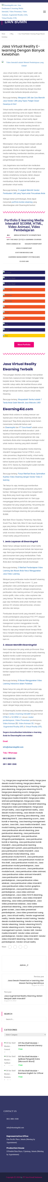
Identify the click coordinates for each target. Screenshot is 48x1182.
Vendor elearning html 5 (30, 924)
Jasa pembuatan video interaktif (25, 883)
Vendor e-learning (33, 921)
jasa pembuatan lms (33, 848)
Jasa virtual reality (16, 915)
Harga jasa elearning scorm (15, 792)
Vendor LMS (28, 930)
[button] (24, 344)
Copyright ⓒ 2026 (13, 1177)
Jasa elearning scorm (28, 818)
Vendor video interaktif (27, 936)
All (8, 235)
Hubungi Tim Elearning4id (23, 9)
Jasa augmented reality (26, 809)
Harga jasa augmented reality (20, 780)
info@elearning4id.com (15, 1128)
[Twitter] (20, 947)
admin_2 (24, 965)
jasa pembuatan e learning (29, 827)
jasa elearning (32, 815)
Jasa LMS (14, 824)
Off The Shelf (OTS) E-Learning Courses (24, 239)
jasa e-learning (17, 815)
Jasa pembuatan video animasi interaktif (21, 874)
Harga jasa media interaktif (15, 798)
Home (3, 34)
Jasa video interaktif (11, 898)
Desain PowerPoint (33, 244)
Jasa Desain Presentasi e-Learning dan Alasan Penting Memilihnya (26, 981)
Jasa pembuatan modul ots (24, 862)
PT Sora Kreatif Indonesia (32, 1177)
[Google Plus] (15, 947)
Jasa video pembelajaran (24, 900)
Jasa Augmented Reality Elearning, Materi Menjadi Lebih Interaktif (23, 997)
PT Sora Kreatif (25, 427)
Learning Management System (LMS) (24, 257)
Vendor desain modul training (23, 918)
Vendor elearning (10, 924)
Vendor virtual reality (26, 942)
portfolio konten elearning (22, 202)
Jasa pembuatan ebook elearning (18, 830)
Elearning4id (10, 427)
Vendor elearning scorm (13, 927)
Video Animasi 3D (13, 244)
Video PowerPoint (24, 248)
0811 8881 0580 (13, 1119)
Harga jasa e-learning (28, 786)
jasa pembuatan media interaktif (17, 851)
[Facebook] (10, 947)
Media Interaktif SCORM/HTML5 (27, 235)
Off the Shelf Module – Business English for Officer (30, 1072)
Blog (12, 34)
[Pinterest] (25, 947)
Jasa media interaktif (29, 824)
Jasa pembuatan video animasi (30, 871)
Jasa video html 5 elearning (29, 895)
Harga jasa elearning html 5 (29, 789)
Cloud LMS (24, 261)
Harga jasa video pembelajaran (17, 806)
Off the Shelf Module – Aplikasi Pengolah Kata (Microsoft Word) (29, 1059)
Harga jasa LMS (38, 795)
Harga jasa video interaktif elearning (28, 804)
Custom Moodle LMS (24, 252)
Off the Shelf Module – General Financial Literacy (30, 1044)
